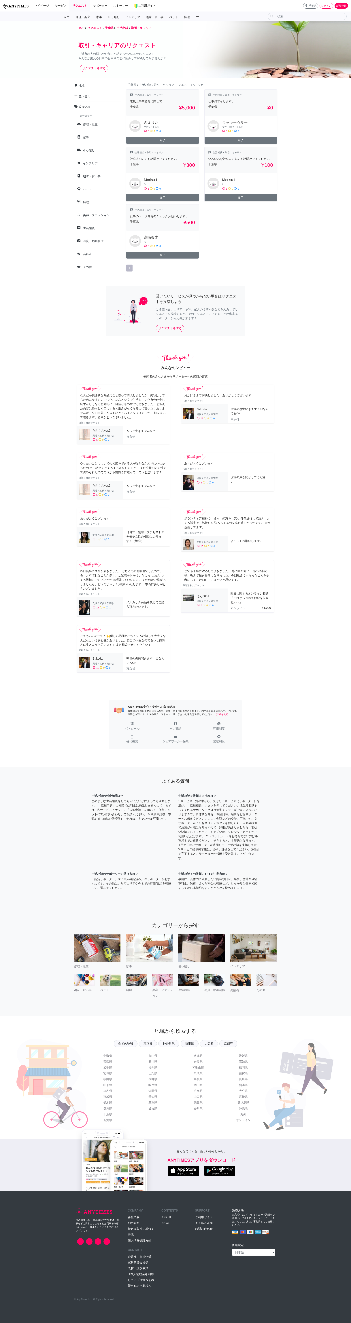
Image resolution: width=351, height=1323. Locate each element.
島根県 (198, 1079)
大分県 (243, 1090)
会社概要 (133, 1217)
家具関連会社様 (138, 1262)
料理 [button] (187, 17)
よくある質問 (204, 1223)
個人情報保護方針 (139, 1240)
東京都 (148, 1043)
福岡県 (243, 1067)
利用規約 (133, 1223)
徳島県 (198, 1102)
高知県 (243, 1061)
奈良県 (198, 1061)
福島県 (107, 1090)
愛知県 (152, 1096)
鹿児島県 (243, 1102)
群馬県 (107, 1108)
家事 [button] (99, 17)
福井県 (152, 1067)
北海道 (107, 1055)
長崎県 (243, 1079)
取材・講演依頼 (138, 1268)
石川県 (152, 1061)
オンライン (243, 1120)
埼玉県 (189, 1043)
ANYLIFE (167, 1217)
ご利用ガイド (204, 1217)
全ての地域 (125, 1043)
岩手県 (107, 1067)
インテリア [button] (132, 17)
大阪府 (209, 1043)
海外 (243, 1114)
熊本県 (243, 1085)
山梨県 (152, 1073)
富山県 (152, 1055)
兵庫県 (198, 1055)
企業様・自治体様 (139, 1256)
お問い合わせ (204, 1228)
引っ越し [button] (114, 17)
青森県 (107, 1061)
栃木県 (107, 1102)
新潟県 (107, 1120)
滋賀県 (152, 1108)
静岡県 (152, 1090)
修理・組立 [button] (83, 17)
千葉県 (107, 1114)
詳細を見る (222, 714)
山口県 (198, 1096)
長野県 (152, 1079)
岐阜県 (152, 1085)
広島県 (198, 1090)
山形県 (107, 1085)
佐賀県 (243, 1073)
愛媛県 (243, 1055)
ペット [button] (173, 17)
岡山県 (198, 1085)
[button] (310, 6)
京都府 (228, 1043)
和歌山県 (198, 1067)
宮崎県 (243, 1096)
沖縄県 (243, 1108)
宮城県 (107, 1073)
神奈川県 (169, 1043)
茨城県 (107, 1096)
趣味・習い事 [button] (154, 17)
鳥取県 (198, 1073)
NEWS (165, 1223)
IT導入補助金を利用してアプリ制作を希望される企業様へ (141, 1280)
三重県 (152, 1102)
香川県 (198, 1108)
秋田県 (107, 1079)
